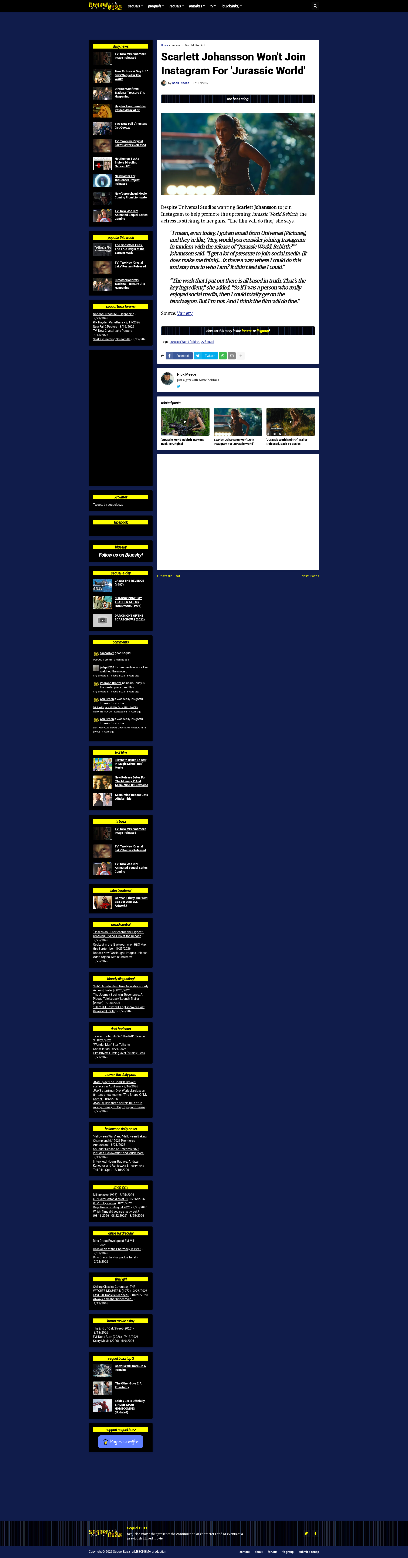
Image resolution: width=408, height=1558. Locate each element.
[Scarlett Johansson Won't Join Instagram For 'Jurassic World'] (238, 422)
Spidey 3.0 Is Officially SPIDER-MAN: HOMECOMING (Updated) (130, 1406)
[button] (315, 6)
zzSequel (207, 341)
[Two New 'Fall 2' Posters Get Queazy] (102, 128)
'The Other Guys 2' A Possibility (128, 1385)
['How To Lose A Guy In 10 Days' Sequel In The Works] (102, 76)
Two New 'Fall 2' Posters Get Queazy (131, 125)
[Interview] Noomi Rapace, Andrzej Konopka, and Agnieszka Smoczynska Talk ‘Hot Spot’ (118, 1166)
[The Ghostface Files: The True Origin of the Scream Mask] (102, 249)
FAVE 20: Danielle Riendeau (111, 1295)
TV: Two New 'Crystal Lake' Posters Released (130, 143)
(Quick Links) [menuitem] (230, 6)
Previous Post (169, 575)
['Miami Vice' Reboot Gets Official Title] (102, 799)
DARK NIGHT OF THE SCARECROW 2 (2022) (130, 617)
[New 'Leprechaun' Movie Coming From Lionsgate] (102, 198)
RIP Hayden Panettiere (108, 322)
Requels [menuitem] (175, 6)
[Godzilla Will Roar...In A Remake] (102, 1370)
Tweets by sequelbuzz (108, 504)
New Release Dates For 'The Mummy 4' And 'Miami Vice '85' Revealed (131, 781)
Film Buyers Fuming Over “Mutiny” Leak (119, 1053)
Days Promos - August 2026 (111, 1207)
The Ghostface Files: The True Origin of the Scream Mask (129, 249)
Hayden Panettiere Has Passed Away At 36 (130, 108)
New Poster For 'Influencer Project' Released (127, 180)
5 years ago (133, 675)
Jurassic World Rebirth (189, 45)
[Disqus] (238, 509)
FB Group (288, 1552)
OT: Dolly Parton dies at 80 (110, 1199)
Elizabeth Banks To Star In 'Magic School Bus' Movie (130, 764)
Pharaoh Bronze (111, 683)
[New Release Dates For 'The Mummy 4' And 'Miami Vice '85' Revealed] (102, 782)
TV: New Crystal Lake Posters (112, 330)
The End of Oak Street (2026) (112, 1328)
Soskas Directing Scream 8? (111, 339)
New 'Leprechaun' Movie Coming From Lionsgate (131, 195)
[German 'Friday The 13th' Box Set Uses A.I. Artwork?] (102, 902)
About (259, 1552)
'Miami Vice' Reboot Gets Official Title (131, 797)
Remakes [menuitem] (195, 6)
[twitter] (178, 386)
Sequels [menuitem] (134, 6)
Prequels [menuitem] (154, 6)
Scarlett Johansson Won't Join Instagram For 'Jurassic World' (234, 441)
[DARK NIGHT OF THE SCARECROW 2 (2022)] (102, 620)
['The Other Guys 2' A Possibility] (102, 1388)
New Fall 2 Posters (105, 326)
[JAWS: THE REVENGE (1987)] (102, 585)
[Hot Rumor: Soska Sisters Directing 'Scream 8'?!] (102, 163)
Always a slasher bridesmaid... (113, 1299)
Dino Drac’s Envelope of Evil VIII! (114, 1240)
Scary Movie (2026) (106, 1341)
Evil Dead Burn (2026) (107, 1336)
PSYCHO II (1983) (102, 659)
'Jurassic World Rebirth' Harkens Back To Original (182, 441)
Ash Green (107, 699)
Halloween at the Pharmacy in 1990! (117, 1249)
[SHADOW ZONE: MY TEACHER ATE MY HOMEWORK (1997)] (102, 602)
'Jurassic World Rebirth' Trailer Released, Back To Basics (286, 441)
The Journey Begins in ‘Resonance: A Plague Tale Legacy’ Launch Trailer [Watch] (118, 999)
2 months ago (121, 659)
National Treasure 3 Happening (113, 314)
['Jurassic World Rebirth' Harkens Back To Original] (185, 422)
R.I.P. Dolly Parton (104, 1203)
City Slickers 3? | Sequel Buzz (109, 675)
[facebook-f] (315, 1533)
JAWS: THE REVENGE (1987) (129, 582)
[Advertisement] (204, 25)
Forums (272, 1552)
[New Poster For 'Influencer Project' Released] (102, 180)
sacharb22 (107, 653)
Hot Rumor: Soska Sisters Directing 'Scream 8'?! (127, 162)
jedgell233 (107, 667)
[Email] (232, 355)
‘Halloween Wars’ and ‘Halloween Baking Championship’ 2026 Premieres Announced (120, 1140)
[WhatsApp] (223, 355)
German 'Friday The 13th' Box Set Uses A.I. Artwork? (131, 902)
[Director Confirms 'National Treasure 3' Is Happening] (102, 93)
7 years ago (135, 711)
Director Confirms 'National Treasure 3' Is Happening (130, 92)
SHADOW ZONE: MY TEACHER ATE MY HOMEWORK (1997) (128, 602)
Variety (185, 313)
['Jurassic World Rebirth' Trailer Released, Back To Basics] (290, 422)
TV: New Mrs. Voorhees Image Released (130, 56)
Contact (244, 1552)
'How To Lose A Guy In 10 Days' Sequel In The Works (131, 75)
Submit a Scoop (309, 1552)
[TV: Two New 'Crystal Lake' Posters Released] (102, 145)
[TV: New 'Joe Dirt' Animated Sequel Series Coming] (102, 215)
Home (164, 45)
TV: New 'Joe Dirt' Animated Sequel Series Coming (131, 215)
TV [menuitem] (211, 6)
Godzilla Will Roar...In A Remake (130, 1368)
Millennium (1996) (105, 1194)
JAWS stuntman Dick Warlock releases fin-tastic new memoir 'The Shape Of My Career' (120, 1095)
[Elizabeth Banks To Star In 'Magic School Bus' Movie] (102, 764)
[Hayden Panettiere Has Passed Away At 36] (102, 111)
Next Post (309, 575)
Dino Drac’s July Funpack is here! (114, 1257)
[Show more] (241, 355)
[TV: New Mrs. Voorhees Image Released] (102, 58)
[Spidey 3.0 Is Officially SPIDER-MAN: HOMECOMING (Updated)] (102, 1405)
